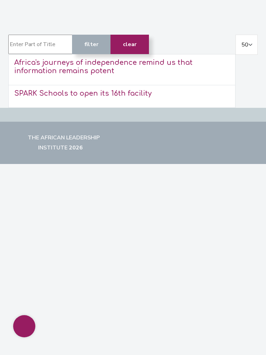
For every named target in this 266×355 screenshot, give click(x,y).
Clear (129, 44)
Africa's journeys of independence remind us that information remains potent (103, 67)
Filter (91, 44)
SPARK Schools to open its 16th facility (83, 93)
